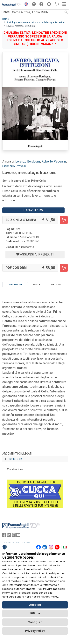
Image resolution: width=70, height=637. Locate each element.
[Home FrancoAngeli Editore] (11, 4)
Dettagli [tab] (56, 284)
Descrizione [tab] (15, 284)
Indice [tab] (36, 284)
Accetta (35, 605)
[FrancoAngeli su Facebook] (4, 536)
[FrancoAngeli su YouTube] (18, 536)
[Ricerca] (66, 12)
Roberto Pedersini (54, 161)
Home (5, 19)
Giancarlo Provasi (14, 166)
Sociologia (15, 459)
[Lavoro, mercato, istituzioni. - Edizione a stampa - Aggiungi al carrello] (64, 220)
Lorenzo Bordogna (27, 161)
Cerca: (6, 12)
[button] (25, 4)
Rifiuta (35, 613)
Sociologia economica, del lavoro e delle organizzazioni (35, 22)
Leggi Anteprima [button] (34, 210)
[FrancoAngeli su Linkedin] (9, 536)
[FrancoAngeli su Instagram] (14, 536)
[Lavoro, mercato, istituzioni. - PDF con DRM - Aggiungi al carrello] (64, 268)
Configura (35, 622)
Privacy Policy (35, 631)
